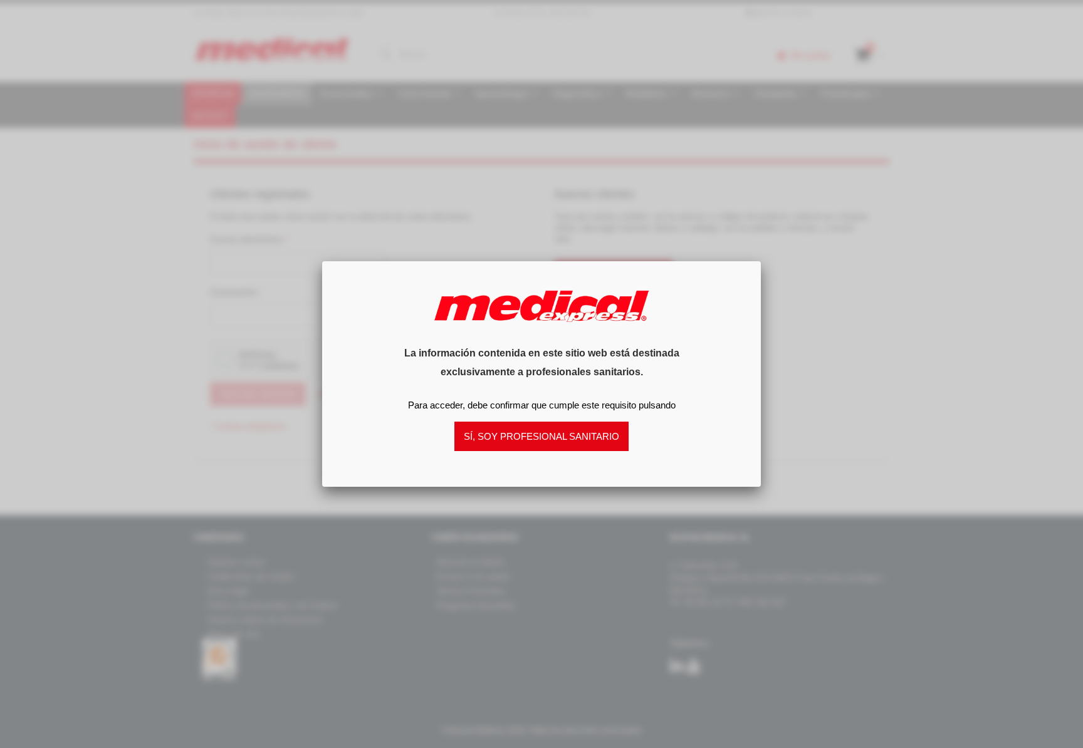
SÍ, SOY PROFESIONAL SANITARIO (541, 436)
